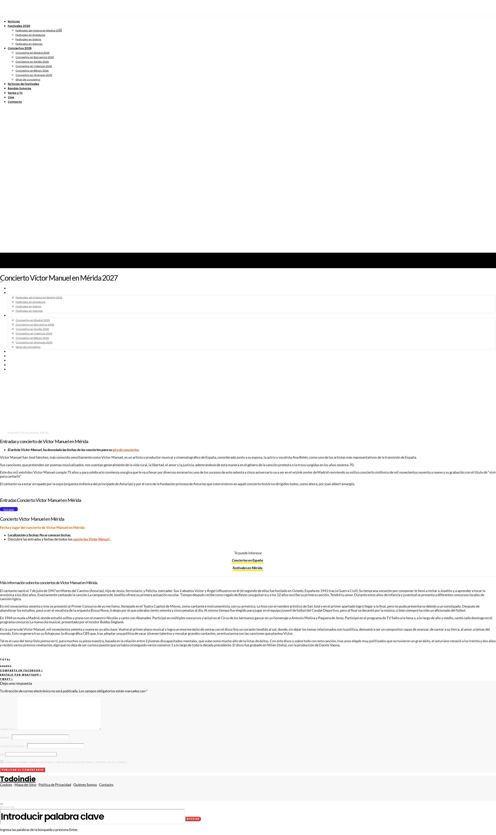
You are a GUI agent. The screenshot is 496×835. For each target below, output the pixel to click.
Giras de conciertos (28, 79)
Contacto (15, 102)
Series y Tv (15, 93)
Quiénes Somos (85, 785)
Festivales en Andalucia (30, 35)
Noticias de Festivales (23, 84)
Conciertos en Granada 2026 (34, 75)
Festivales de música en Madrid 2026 (39, 30)
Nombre (5, 737)
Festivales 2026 (19, 26)
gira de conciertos (126, 450)
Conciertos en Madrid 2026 (33, 53)
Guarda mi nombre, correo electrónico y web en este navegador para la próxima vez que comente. (66, 762)
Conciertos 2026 (20, 48)
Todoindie (18, 779)
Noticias (14, 21)
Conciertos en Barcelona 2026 (35, 57)
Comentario (8, 729)
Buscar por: (7, 807)
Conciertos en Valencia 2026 (34, 66)
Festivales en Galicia (28, 39)
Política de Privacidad (55, 785)
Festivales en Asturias (29, 44)
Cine (11, 97)
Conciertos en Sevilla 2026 (32, 62)
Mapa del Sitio (25, 785)
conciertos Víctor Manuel (91, 539)
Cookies (6, 785)
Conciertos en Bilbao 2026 (32, 71)
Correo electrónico (13, 746)
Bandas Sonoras (19, 88)
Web (2, 754)
